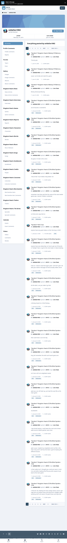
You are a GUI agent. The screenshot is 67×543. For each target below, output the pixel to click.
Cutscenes (7, 181)
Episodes (7, 212)
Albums (7, 80)
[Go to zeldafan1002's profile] (28, 54)
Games (7, 111)
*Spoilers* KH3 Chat (37, 225)
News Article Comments (11, 95)
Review (7, 241)
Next (44, 48)
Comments (8, 237)
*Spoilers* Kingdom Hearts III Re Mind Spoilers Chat (45, 101)
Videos (6, 234)
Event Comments (9, 226)
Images (7, 74)
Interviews (8, 103)
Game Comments (9, 114)
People (6, 172)
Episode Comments (10, 215)
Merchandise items (10, 192)
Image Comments (10, 77)
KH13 (47, 57)
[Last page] (48, 48)
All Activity (7, 43)
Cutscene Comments (10, 184)
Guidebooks (8, 164)
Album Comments (10, 83)
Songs (6, 156)
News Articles (8, 92)
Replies (7, 55)
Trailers (7, 203)
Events (6, 223)
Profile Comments (9, 51)
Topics (6, 63)
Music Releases (9, 148)
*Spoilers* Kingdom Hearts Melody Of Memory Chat (46, 54)
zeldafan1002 (36, 57)
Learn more (3, 3)
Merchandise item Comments (13, 195)
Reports (7, 123)
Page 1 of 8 (54, 48)
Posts (6, 66)
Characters (8, 131)
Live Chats (56, 57)
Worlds (7, 139)
